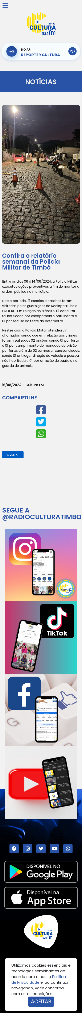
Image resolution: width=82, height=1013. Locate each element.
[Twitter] (41, 848)
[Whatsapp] (68, 848)
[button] (13, 454)
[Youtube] (54, 848)
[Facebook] (14, 848)
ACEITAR (41, 1001)
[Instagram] (27, 848)
